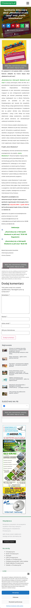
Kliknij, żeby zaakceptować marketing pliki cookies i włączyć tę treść (15, 66)
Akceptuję (15, 592)
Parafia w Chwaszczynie (13, 559)
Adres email (6, 323)
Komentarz (6, 295)
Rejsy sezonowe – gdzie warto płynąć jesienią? (18, 357)
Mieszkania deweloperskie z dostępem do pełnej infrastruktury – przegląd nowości (19, 386)
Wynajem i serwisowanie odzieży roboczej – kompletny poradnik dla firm (19, 365)
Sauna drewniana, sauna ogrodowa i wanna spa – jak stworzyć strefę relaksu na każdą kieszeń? (18, 372)
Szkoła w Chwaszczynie (13, 565)
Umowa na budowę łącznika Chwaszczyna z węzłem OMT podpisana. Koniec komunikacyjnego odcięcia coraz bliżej (18, 351)
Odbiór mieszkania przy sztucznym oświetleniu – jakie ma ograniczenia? (19, 379)
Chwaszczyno (10, 552)
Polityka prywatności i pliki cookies (14, 605)
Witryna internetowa (8, 330)
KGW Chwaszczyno (12, 553)
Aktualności (20, 30)
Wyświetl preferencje (15, 602)
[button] (28, 574)
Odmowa (15, 597)
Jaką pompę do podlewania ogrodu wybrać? (17, 392)
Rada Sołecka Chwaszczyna (15, 563)
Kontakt (8, 555)
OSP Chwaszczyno (12, 557)
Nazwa (4, 316)
